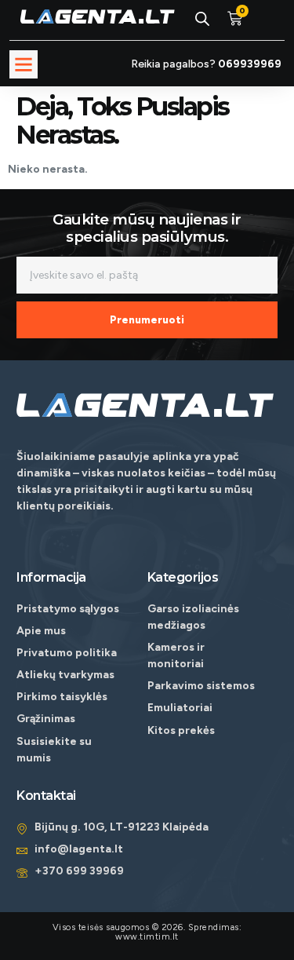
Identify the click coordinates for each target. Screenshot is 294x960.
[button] (23, 64)
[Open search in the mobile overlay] (202, 19)
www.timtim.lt (147, 937)
